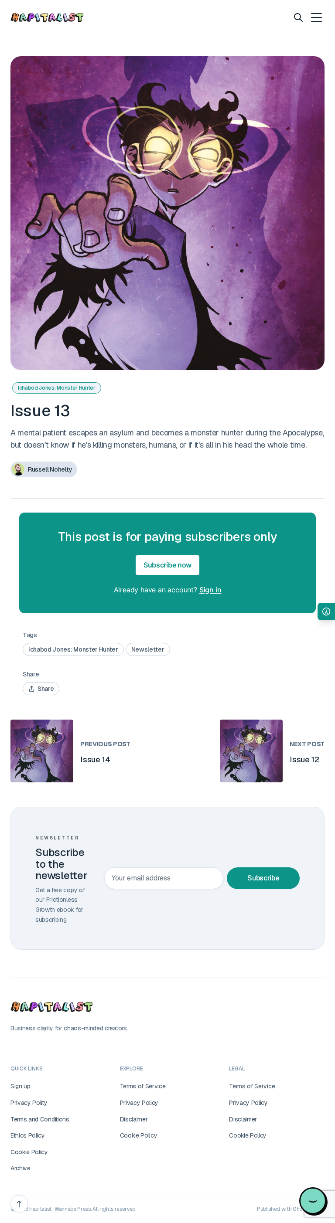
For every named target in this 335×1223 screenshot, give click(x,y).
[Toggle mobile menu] (316, 17)
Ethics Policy (27, 1135)
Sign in (210, 589)
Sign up (20, 1086)
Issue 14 (95, 759)
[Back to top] (19, 1204)
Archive (20, 1168)
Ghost (300, 1209)
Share (46, 689)
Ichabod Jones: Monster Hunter (57, 387)
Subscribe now (167, 565)
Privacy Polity (29, 1103)
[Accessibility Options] (326, 611)
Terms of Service (143, 1086)
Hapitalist (40, 1209)
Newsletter (147, 649)
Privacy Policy (139, 1103)
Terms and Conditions (39, 1119)
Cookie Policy (29, 1152)
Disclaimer (134, 1119)
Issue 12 (304, 759)
